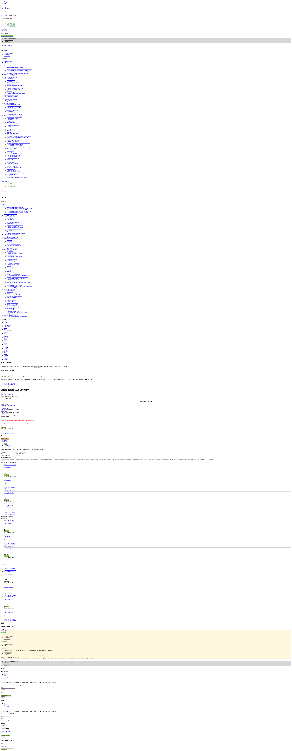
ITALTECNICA (8, 337)
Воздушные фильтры (12, 170)
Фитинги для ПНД (12, 148)
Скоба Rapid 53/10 (8, 587)
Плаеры (9, 126)
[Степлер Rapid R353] (147, 490)
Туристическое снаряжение (11, 110)
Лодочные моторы (11, 112)
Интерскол (6, 350)
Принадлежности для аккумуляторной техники (19, 136)
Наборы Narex (10, 121)
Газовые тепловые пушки (13, 104)
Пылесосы (9, 100)
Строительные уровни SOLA (14, 117)
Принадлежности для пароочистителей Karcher (19, 71)
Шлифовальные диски (12, 174)
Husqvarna (6, 334)
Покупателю (7, 41)
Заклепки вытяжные (12, 166)
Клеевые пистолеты (12, 129)
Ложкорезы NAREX (12, 119)
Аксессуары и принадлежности (12, 134)
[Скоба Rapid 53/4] (147, 521)
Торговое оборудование (10, 175)
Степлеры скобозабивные (13, 123)
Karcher (6, 322)
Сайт (5, 3)
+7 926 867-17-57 (8, 653)
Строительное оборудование (11, 95)
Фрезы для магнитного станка (14, 171)
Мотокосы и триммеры (13, 82)
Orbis (5, 341)
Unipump (6, 347)
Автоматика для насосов (13, 141)
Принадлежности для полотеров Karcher (17, 73)
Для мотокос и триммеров (13, 140)
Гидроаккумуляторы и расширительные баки (18, 143)
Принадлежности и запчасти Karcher (13, 67)
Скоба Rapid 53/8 (8, 561)
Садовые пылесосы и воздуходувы (16, 93)
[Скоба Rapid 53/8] (147, 546)
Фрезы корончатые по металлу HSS (19, 173)
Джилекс (6, 355)
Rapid (5, 343)
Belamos (6, 324)
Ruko (5, 344)
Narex (5, 340)
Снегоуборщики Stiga (9, 76)
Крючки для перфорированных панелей (17, 177)
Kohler (5, 354)
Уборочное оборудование (10, 99)
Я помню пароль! (5, 731)
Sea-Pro (5, 345)
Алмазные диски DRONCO (14, 155)
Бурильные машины (12, 96)
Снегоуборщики (11, 80)
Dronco (5, 328)
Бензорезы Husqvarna (12, 97)
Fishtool (6, 332)
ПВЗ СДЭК (4, 411)
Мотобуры (9, 91)
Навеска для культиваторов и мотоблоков (17, 137)
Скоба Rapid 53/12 (8, 612)
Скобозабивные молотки (13, 125)
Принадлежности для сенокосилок (16, 138)
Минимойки (10, 102)
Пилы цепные (10, 78)
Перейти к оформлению (7, 36)
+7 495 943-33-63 (8, 652)
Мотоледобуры (10, 92)
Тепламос (6, 351)
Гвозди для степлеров (12, 164)
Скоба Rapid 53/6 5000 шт (7, 433)
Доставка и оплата (8, 40)
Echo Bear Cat (7, 330)
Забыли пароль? (5, 720)
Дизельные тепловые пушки (14, 106)
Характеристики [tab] (8, 445)
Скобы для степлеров (12, 163)
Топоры (9, 132)
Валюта (7, 8)
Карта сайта (7, 42)
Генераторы (10, 81)
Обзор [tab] (5, 444)
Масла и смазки (11, 151)
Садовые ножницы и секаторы (15, 88)
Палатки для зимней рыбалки (14, 114)
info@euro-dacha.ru (8, 654)
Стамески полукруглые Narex (14, 118)
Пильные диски (11, 162)
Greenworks (7, 359)
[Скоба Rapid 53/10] (147, 571)
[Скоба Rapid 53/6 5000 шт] (8, 394)
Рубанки (9, 130)
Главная (6, 50)
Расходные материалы (9, 149)
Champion (6, 326)
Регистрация (7, 5)
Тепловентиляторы (12, 108)
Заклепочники (10, 128)
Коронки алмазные (12, 160)
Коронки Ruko (10, 159)
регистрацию (20, 713)
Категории (3, 201)
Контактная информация (10, 38)
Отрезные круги (11, 169)
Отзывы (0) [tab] (7, 446)
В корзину (3, 427)
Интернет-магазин (8, 2)
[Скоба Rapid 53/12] (147, 596)
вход (21, 685)
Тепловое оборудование (10, 103)
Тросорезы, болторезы (12, 133)
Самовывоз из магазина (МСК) (9, 405)
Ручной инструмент (9, 115)
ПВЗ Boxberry (4, 408)
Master (5, 339)
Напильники (10, 152)
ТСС (5, 352)
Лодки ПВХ (10, 111)
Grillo (5, 333)
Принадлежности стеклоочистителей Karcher (18, 70)
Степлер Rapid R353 (9, 505)
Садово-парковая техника (10, 77)
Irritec (5, 356)
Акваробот (6, 348)
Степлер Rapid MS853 (9, 480)
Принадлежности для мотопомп (15, 144)
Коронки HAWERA (12, 154)
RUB (5, 191)
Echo (5, 329)
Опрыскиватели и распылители (15, 85)
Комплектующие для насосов (14, 145)
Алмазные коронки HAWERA (14, 156)
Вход (5, 7)
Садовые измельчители (13, 86)
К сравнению (4, 441)
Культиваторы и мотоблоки (14, 89)
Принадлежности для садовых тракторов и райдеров (20, 147)
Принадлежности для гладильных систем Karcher (19, 69)
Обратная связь (8, 48)
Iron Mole (6, 336)
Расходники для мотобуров (14, 167)
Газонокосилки (11, 84)
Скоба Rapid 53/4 (8, 536)
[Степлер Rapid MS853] (147, 465)
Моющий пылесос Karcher (10, 74)
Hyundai (6, 358)
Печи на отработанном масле (14, 107)
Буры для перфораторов (13, 158)
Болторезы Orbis (11, 122)
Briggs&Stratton (7, 325)
